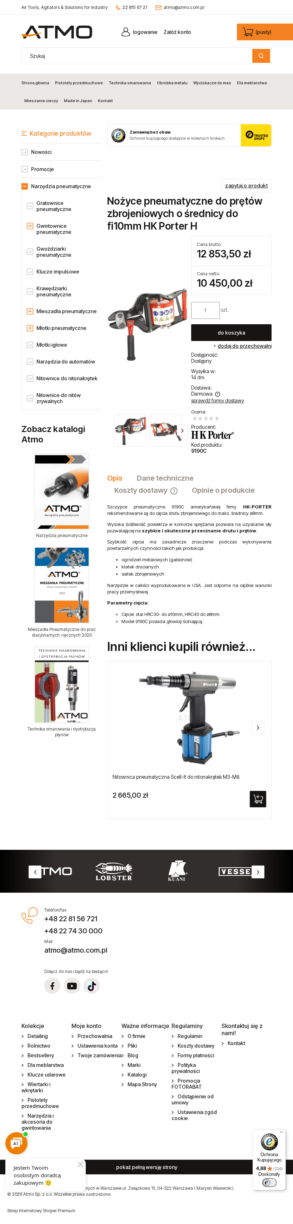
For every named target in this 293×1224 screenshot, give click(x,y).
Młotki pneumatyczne (61, 328)
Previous (35, 872)
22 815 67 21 (135, 7)
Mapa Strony (142, 1084)
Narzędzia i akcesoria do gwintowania (37, 1122)
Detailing (38, 1036)
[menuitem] (36, 83)
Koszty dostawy (196, 1046)
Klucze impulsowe (57, 272)
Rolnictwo (39, 1046)
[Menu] (281, 1133)
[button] (182, 430)
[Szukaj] (261, 56)
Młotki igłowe (51, 345)
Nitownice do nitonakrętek (67, 378)
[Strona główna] (57, 32)
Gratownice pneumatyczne (53, 206)
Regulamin (190, 1036)
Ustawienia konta (98, 1046)
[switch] (269, 1182)
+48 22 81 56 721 (70, 918)
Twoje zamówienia (99, 1055)
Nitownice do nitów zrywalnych (58, 398)
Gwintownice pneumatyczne (53, 229)
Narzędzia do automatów (65, 361)
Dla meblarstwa (46, 1065)
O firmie (136, 1036)
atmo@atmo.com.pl (184, 7)
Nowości (41, 152)
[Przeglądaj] (61, 491)
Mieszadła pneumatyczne (66, 311)
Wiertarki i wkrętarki (35, 1087)
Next (258, 872)
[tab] (118, 478)
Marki (134, 1065)
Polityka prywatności (186, 1068)
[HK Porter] (212, 435)
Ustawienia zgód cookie (194, 1115)
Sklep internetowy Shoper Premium (41, 1210)
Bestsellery (41, 1055)
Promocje (42, 169)
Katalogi (137, 1075)
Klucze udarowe (47, 1075)
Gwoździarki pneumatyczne (53, 252)
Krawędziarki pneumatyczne (53, 291)
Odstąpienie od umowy (193, 1099)
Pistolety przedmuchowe (40, 1103)
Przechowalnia (95, 1036)
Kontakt (236, 1043)
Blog (133, 1055)
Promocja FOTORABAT (187, 1084)
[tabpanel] (189, 564)
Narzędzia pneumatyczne (61, 186)
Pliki (132, 1046)
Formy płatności (196, 1055)
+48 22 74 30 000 (73, 931)
